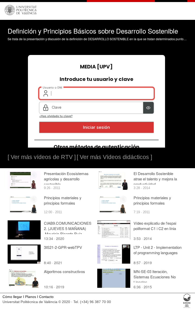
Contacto (46, 297)
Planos (30, 297)
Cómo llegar (12, 297)
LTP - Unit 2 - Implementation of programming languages (158, 250)
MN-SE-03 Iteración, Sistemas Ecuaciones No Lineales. (155, 277)
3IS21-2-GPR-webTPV (63, 247)
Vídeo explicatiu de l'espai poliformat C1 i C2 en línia (155, 225)
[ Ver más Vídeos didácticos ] (114, 157)
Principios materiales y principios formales (63, 200)
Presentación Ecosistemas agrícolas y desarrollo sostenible (66, 179)
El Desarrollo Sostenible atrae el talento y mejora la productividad (155, 179)
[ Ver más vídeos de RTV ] (42, 157)
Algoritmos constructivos (64, 271)
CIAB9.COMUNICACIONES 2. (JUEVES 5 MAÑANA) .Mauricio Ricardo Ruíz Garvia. (67, 231)
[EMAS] (187, 307)
